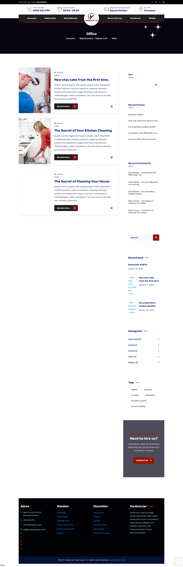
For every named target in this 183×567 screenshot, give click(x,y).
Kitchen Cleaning (138, 401)
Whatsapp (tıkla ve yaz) (32, 525)
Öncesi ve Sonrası (65, 525)
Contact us (142, 460)
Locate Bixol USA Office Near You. (142, 133)
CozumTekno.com (117, 560)
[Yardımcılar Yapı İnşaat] (94, 18)
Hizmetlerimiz (63, 521)
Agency (134, 390)
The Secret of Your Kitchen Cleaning (83, 130)
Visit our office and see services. (142, 139)
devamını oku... (64, 106)
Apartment (134, 339)
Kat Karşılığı (98, 529)
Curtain (132, 351)
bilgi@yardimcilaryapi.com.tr (35, 530)
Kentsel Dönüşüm (101, 533)
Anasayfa (70, 38)
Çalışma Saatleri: (69, 8)
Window (133, 362)
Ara (130, 74)
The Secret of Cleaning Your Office (140, 202)
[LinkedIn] (103, 106)
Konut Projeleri (100, 525)
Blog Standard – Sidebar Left (93, 38)
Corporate (150, 395)
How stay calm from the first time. (81, 80)
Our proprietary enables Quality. (142, 127)
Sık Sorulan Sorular (66, 529)
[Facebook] (88, 106)
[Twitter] (93, 106)
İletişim (60, 533)
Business (148, 390)
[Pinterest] (98, 106)
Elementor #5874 (135, 115)
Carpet (132, 345)
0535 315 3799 (29, 520)
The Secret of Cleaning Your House (81, 181)
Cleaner (135, 395)
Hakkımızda (62, 516)
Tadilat (96, 516)
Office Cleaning (138, 406)
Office (60, 73)
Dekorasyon (98, 512)
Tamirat (96, 521)
